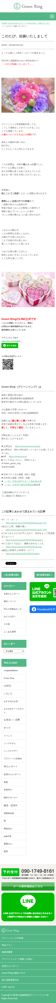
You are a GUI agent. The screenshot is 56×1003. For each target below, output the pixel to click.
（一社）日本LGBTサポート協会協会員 (22, 481)
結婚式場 (7, 836)
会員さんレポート (12, 594)
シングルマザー (11, 751)
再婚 (6, 782)
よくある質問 (10, 632)
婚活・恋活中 (11, 805)
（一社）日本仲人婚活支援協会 (19, 484)
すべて (7, 728)
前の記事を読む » (44, 575)
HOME (4, 23)
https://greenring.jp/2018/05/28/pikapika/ (24, 540)
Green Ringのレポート (17, 23)
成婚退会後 (9, 813)
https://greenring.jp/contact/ (27, 446)
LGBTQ (7, 686)
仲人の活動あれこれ (13, 609)
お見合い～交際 (12, 720)
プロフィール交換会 (13, 758)
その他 (7, 624)
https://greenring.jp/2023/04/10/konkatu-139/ (26, 530)
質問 (6, 851)
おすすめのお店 (11, 701)
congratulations (11, 670)
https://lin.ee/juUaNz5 (10, 341)
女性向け (8, 790)
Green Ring (9, 678)
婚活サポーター (11, 797)
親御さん (8, 844)
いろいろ (8, 693)
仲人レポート (11, 766)
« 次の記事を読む (11, 575)
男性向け (8, 828)
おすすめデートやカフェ (14, 710)
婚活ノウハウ (10, 601)
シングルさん (10, 743)
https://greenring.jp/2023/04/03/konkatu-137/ (26, 523)
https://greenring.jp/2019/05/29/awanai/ (24, 547)
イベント (8, 736)
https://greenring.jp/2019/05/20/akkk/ (23, 553)
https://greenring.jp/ (18, 456)
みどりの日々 (10, 616)
